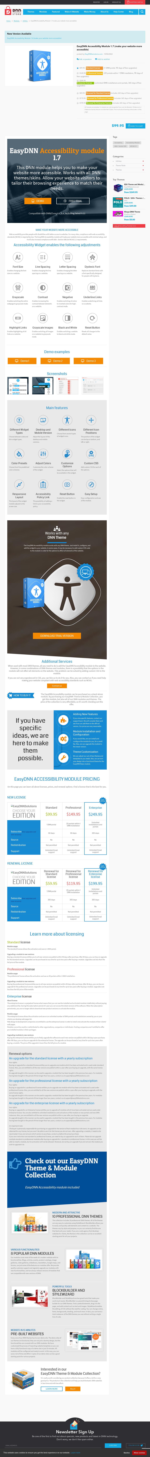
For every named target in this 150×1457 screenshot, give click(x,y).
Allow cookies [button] (139, 1453)
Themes (119, 170)
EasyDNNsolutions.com (94, 54)
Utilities (118, 161)
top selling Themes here (125, 226)
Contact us (57, 685)
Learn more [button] (75, 1453)
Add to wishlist (103, 59)
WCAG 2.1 (133, 146)
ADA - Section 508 (120, 146)
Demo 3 (91, 361)
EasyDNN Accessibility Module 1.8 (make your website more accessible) (34, 38)
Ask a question (85, 59)
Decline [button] (127, 1453)
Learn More (128, 189)
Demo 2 (57, 361)
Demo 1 (25, 361)
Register (96, 2)
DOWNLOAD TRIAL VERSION (57, 636)
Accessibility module (133, 143)
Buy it (72, 1388)
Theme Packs (120, 165)
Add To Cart (137, 126)
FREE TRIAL (75, 201)
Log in (106, 2)
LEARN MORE (52, 1388)
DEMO (40, 201)
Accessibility (118, 143)
